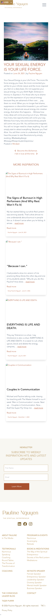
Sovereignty (32, 541)
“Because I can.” (17, 266)
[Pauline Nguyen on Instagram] (30, 524)
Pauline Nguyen (35, 73)
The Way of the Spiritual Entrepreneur (37, 553)
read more (19, 223)
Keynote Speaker (36, 571)
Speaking (6, 554)
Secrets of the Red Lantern (38, 557)
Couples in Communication (23, 389)
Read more (11, 228)
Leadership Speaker (35, 579)
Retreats (30, 544)
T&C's (43, 605)
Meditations (32, 560)
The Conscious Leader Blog (10, 595)
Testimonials (9, 548)
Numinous (31, 538)
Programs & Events (37, 535)
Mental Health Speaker (37, 585)
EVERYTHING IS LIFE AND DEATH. (23, 326)
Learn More (17, 486)
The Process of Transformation (8, 565)
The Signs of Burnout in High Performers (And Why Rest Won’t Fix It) (24, 201)
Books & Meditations (38, 548)
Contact (31, 593)
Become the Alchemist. (27, 150)
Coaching (6, 557)
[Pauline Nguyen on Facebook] (25, 524)
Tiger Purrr (8, 600)
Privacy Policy (7, 610)
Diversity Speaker (34, 582)
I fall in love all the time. (25, 153)
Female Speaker (34, 573)
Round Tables (8, 560)
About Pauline (9, 535)
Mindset (15, 143)
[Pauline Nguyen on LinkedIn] (19, 524)
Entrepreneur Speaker (36, 576)
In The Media (7, 538)
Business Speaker (34, 588)
